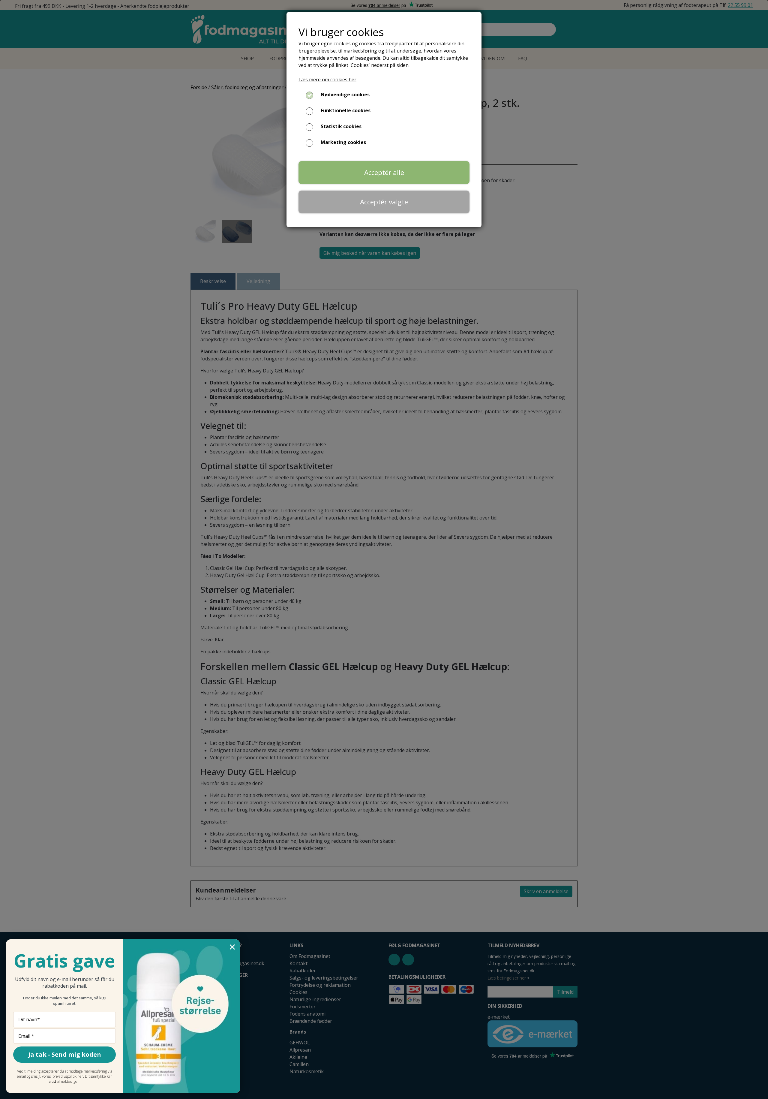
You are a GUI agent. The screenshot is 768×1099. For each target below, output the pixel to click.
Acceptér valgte (384, 201)
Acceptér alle (384, 172)
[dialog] (384, 549)
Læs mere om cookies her (327, 79)
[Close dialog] (232, 947)
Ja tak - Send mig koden (64, 1054)
